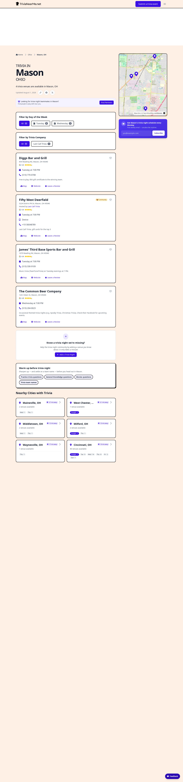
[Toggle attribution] (164, 113)
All (23, 123)
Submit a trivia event (148, 4)
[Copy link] (40, 92)
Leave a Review (53, 186)
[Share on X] (52, 92)
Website (37, 186)
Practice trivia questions (31, 377)
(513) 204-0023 (29, 308)
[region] (143, 85)
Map (25, 186)
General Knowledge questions (59, 377)
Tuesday (41, 123)
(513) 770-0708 (29, 175)
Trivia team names (29, 382)
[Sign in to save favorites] (111, 158)
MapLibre (137, 113)
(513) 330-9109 (29, 266)
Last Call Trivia (41, 143)
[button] (136, 74)
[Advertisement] (91, 26)
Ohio (30, 54)
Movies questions (83, 377)
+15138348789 (28, 224)
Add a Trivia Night (67, 354)
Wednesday (64, 123)
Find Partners (106, 102)
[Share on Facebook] (46, 92)
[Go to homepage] (29, 3)
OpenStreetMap (148, 113)
